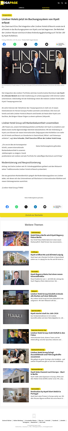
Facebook (55, 420)
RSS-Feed (42, 422)
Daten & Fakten (6, 420)
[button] (65, 3)
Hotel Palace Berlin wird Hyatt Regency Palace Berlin (47, 236)
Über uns (41, 420)
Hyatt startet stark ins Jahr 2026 (44, 313)
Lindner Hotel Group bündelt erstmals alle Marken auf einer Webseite (47, 295)
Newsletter (34, 422)
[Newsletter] (58, 3)
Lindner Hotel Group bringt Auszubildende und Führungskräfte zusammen (46, 354)
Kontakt (48, 420)
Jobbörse (21, 8)
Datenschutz (18, 426)
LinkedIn (62, 420)
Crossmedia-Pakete (30, 420)
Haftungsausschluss (37, 426)
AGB (30, 426)
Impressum (25, 426)
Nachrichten (45, 8)
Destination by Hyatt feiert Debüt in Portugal (46, 392)
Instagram (26, 422)
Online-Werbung (18, 420)
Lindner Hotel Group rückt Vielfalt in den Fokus (48, 334)
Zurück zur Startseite (34, 215)
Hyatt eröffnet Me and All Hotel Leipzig (47, 254)
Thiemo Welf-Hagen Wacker (30, 40)
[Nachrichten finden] (62, 3)
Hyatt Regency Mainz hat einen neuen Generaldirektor (47, 275)
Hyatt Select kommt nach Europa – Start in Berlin (48, 373)
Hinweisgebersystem (48, 426)
